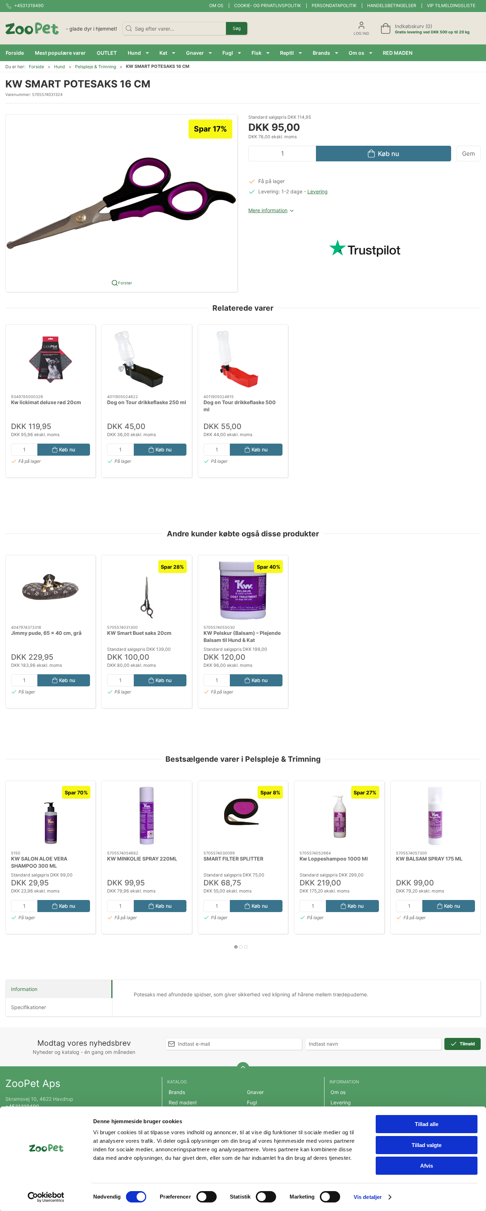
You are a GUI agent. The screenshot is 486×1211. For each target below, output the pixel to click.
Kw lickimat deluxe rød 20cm (46, 402)
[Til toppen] (243, 1068)
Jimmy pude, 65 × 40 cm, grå (46, 633)
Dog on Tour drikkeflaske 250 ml (146, 402)
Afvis (426, 1166)
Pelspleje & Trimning (95, 66)
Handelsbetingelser (391, 5)
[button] (138, 53)
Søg (237, 28)
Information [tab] (24, 989)
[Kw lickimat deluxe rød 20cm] (50, 359)
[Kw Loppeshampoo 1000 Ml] (339, 816)
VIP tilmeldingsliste (451, 5)
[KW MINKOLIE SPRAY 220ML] (146, 816)
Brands (177, 1092)
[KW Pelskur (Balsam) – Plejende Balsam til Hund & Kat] (243, 590)
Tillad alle (426, 1124)
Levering (317, 191)
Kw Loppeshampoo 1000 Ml (334, 859)
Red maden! (183, 1102)
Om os (216, 5)
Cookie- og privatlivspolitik (267, 5)
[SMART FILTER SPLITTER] (243, 816)
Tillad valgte (427, 1145)
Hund (59, 66)
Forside (36, 66)
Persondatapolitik (334, 5)
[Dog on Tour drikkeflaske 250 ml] (146, 359)
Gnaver (255, 1092)
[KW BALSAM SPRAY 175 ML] (435, 816)
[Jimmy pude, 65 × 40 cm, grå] (50, 590)
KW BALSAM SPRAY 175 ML (429, 859)
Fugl (252, 1102)
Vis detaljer (368, 1197)
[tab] (236, 947)
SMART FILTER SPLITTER (233, 859)
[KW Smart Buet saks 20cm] (146, 590)
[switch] (206, 1196)
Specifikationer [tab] (28, 1007)
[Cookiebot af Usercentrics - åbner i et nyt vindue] (46, 1197)
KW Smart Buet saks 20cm (139, 633)
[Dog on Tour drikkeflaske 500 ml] (243, 359)
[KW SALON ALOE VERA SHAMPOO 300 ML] (50, 816)
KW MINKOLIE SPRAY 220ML (142, 859)
